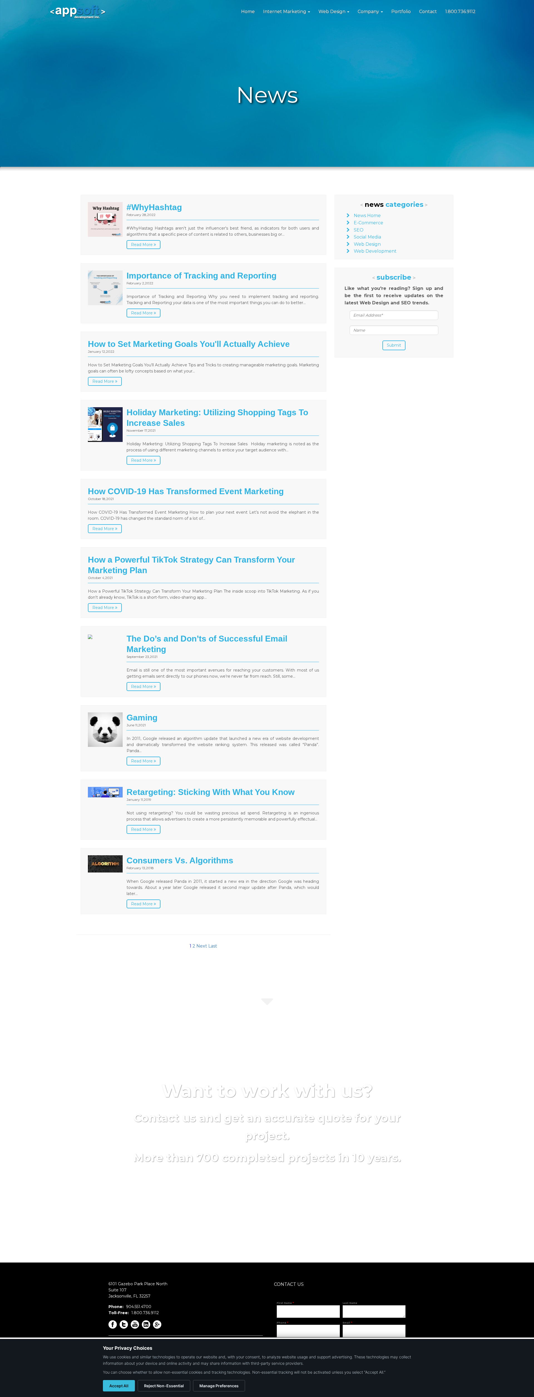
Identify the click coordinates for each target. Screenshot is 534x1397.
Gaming (142, 717)
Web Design (332, 11)
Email (347, 1322)
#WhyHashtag (154, 207)
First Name (285, 1302)
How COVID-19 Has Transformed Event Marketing (186, 491)
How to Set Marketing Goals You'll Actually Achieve (189, 344)
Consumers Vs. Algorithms (180, 860)
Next (201, 946)
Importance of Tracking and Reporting (201, 275)
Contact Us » (267, 1190)
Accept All (118, 1385)
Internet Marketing (285, 11)
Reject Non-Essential (164, 1385)
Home (248, 11)
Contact (428, 11)
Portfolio (401, 11)
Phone (282, 1322)
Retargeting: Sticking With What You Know (211, 792)
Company (369, 11)
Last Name (350, 1302)
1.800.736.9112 (460, 11)
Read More (142, 244)
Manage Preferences (219, 1385)
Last (212, 946)
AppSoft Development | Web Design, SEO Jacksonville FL (78, 12)
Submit (394, 345)
